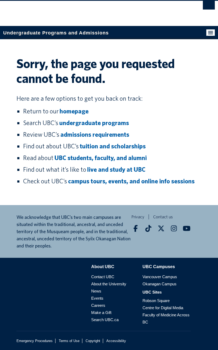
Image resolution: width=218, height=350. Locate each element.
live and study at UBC (116, 169)
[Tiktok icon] (148, 228)
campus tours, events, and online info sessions (131, 181)
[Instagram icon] (174, 228)
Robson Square (156, 300)
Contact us (163, 216)
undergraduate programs (94, 123)
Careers (98, 305)
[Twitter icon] (161, 228)
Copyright (93, 341)
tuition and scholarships (113, 146)
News (96, 291)
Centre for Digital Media (162, 307)
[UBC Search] (209, 6)
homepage (74, 111)
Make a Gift (101, 312)
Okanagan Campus (159, 284)
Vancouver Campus (159, 276)
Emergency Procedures (34, 341)
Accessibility (116, 341)
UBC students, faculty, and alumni (100, 158)
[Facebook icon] (135, 228)
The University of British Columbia (93, 11)
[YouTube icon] (186, 228)
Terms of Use (69, 341)
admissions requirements (94, 134)
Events (97, 298)
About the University (108, 284)
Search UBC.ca (105, 319)
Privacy (137, 216)
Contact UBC (102, 276)
